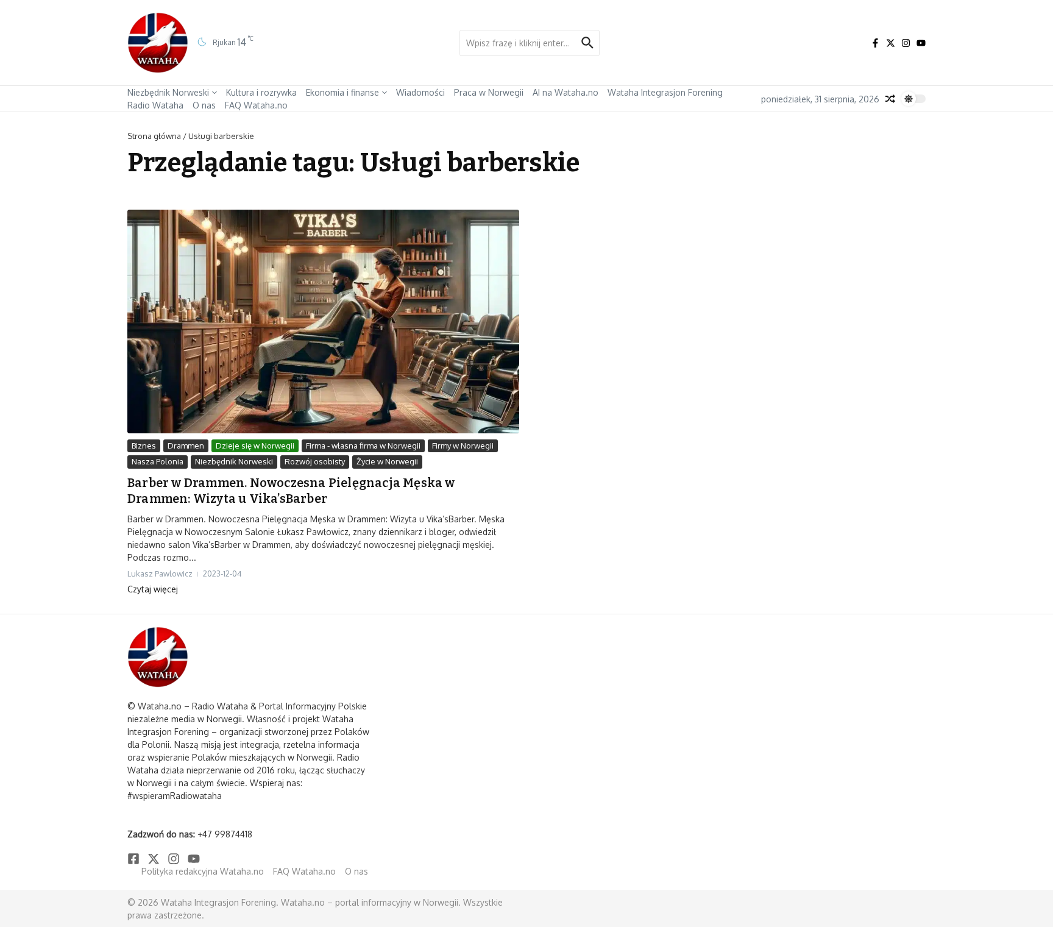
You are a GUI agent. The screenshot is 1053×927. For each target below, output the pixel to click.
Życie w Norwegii (387, 461)
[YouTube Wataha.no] (921, 43)
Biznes (144, 445)
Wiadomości (420, 92)
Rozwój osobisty (315, 461)
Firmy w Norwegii (463, 445)
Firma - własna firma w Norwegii (363, 445)
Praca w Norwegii (488, 92)
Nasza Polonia (157, 461)
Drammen (186, 445)
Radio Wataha (155, 105)
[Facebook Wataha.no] (875, 43)
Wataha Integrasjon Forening (665, 92)
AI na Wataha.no (565, 92)
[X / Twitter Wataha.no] (890, 43)
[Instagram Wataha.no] (905, 43)
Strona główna (154, 136)
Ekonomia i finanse (342, 92)
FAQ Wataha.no (256, 105)
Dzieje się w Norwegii (255, 445)
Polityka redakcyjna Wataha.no (202, 871)
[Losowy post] (890, 99)
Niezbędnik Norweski (168, 92)
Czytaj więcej (152, 589)
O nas (204, 105)
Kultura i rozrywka (261, 92)
